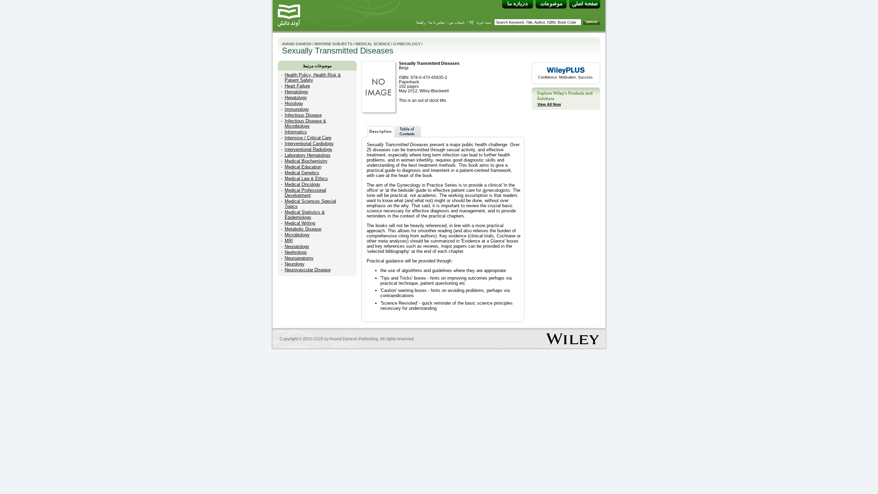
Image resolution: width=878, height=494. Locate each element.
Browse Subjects (333, 44)
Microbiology (297, 234)
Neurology (295, 264)
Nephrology (296, 252)
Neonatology (297, 246)
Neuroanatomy (299, 258)
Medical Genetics (302, 172)
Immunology (297, 109)
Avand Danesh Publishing (354, 339)
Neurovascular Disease (308, 269)
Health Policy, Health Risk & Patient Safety (313, 77)
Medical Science (372, 44)
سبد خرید (483, 22)
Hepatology (296, 97)
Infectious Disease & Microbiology (305, 123)
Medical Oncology (302, 184)
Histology (294, 103)
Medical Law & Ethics (306, 178)
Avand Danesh (296, 44)
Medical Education (303, 166)
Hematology (296, 91)
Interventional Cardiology (309, 143)
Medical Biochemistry (306, 161)
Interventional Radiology (308, 149)
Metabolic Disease (303, 229)
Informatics (296, 131)
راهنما (420, 22)
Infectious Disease (303, 115)
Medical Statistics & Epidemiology (305, 215)
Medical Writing (300, 223)
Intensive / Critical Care (308, 137)
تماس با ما (437, 22)
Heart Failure (297, 86)
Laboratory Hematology (308, 155)
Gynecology (406, 44)
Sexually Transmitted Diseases (429, 63)
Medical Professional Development (305, 193)
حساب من (457, 22)
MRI (289, 240)
